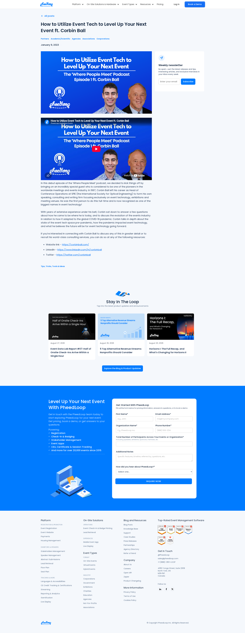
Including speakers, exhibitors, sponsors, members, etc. (137, 439)
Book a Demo (195, 4)
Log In (176, 4)
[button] (78, 4)
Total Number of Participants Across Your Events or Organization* (150, 437)
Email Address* (163, 414)
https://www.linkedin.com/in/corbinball (79, 249)
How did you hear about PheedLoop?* (135, 467)
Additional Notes (124, 451)
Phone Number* (163, 425)
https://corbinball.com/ (75, 244)
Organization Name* (126, 425)
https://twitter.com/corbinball (73, 254)
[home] (46, 4)
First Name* (122, 414)
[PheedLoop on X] (172, 589)
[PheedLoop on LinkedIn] (160, 589)
